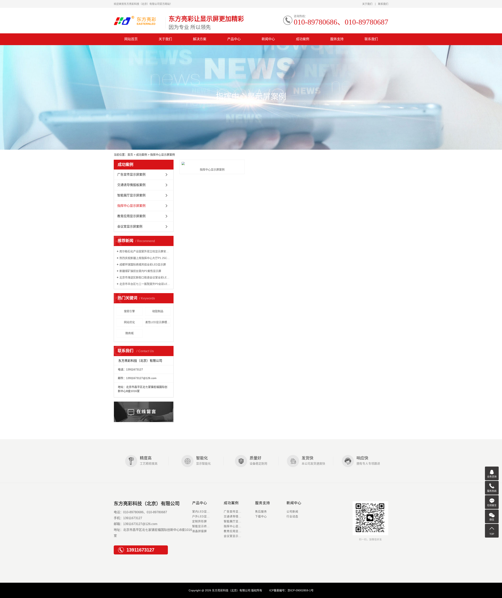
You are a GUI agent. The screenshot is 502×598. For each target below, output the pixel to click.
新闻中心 (268, 39)
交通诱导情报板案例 (131, 185)
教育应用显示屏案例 (131, 216)
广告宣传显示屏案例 (131, 174)
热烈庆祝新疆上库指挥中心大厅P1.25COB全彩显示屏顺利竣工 (145, 258)
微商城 (129, 333)
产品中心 (234, 39)
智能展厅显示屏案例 (131, 195)
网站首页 (131, 39)
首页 (130, 154)
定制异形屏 (199, 521)
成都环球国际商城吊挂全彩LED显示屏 (142, 264)
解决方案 (199, 39)
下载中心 (261, 516)
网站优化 (129, 322)
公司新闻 (292, 511)
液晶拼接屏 (199, 531)
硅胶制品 (157, 311)
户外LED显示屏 (202, 516)
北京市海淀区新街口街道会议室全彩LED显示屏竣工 (145, 277)
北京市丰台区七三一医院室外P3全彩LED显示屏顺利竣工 (145, 283)
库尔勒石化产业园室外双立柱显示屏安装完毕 (145, 251)
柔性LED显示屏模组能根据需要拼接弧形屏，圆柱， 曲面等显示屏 (158, 322)
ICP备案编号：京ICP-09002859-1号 (291, 590)
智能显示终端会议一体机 (208, 526)
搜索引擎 (129, 311)
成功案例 (302, 39)
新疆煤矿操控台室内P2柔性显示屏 (140, 271)
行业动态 (292, 516)
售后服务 (261, 511)
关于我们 (367, 3)
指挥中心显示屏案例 (131, 205)
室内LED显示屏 (202, 511)
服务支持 (337, 39)
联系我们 (383, 3)
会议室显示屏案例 (129, 226)
